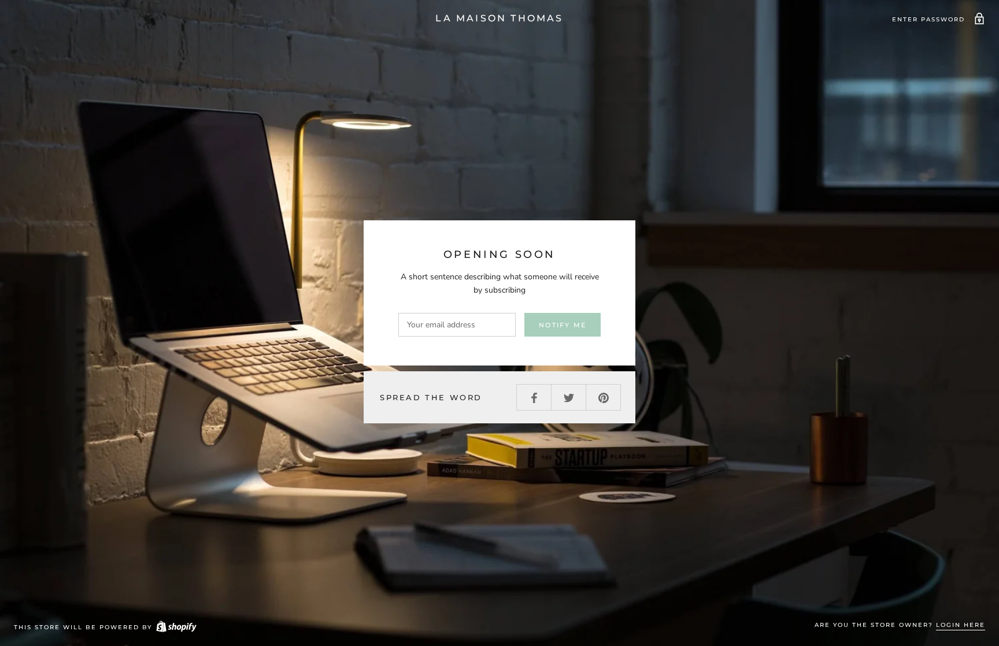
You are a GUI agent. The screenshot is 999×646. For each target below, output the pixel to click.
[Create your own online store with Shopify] (176, 627)
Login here (960, 625)
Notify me (562, 325)
